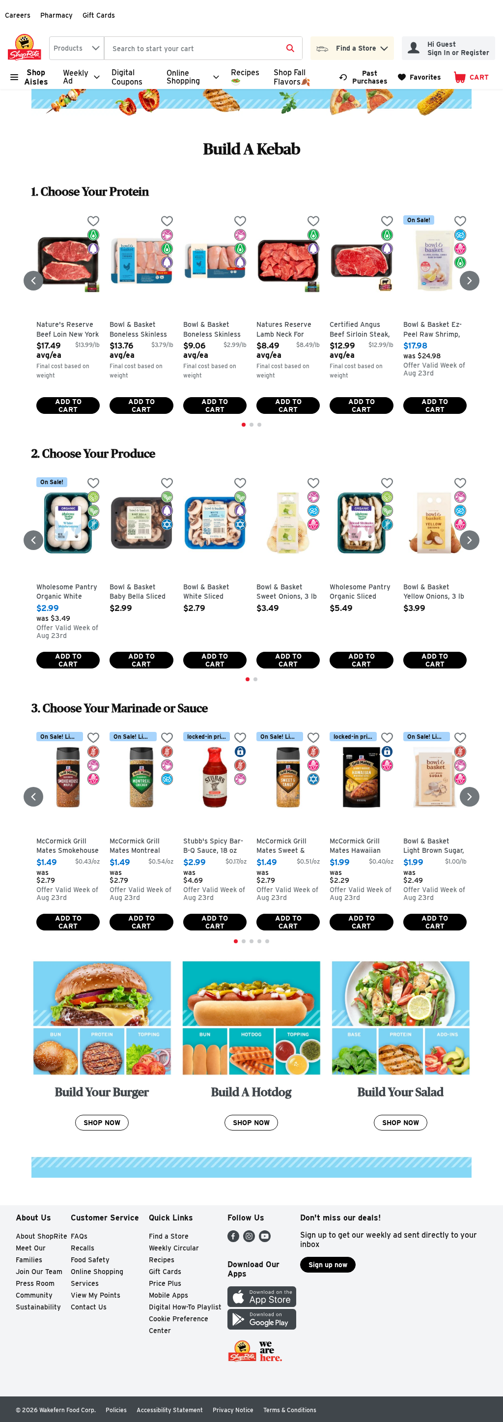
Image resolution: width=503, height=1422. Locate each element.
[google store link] (261, 1327)
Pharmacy (56, 15)
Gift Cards (99, 15)
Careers (17, 15)
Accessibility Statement (170, 1410)
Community (34, 1295)
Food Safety (90, 1260)
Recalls (82, 1248)
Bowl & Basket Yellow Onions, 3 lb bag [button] (435, 592)
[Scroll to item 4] (259, 941)
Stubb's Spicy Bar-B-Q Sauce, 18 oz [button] (215, 846)
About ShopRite (41, 1236)
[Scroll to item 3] (259, 425)
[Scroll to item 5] (267, 941)
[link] (364, 77)
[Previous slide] (33, 280)
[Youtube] (265, 1239)
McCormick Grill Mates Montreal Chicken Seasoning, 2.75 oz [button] (141, 846)
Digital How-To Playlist (185, 1307)
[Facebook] (233, 1239)
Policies (116, 1410)
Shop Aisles (36, 77)
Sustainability (38, 1307)
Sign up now (327, 1265)
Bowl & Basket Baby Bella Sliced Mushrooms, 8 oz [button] (141, 592)
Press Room (35, 1283)
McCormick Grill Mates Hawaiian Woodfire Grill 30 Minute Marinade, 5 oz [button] (361, 846)
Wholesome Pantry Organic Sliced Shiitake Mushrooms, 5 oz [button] (361, 592)
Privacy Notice (233, 1410)
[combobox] (76, 48)
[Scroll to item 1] (244, 425)
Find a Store (169, 1236)
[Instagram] (249, 1239)
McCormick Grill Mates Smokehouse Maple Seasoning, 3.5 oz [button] (68, 846)
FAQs (79, 1236)
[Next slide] (469, 280)
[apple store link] (261, 1304)
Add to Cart (68, 405)
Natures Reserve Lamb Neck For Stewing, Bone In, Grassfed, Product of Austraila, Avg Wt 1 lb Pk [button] (288, 330)
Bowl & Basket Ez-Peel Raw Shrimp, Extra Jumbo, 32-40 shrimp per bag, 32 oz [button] (435, 330)
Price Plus (165, 1283)
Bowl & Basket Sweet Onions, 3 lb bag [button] (288, 592)
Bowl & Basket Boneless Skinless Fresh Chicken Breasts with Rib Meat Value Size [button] (215, 330)
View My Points (95, 1295)
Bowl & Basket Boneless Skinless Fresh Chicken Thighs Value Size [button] (141, 330)
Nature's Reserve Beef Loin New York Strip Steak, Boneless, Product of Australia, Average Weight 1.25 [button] (68, 330)
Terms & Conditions (289, 1410)
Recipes (161, 1260)
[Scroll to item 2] (251, 425)
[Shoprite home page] (26, 48)
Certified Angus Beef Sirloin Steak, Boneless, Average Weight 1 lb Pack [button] (361, 330)
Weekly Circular (174, 1248)
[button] (384, 46)
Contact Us (89, 1307)
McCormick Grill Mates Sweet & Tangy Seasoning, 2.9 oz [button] (288, 846)
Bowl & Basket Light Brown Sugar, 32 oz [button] (435, 846)
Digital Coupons (127, 77)
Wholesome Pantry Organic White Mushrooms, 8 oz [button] (68, 592)
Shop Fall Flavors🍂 (292, 77)
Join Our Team (39, 1272)
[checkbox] (93, 222)
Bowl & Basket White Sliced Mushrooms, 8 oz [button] (215, 592)
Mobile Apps (168, 1295)
